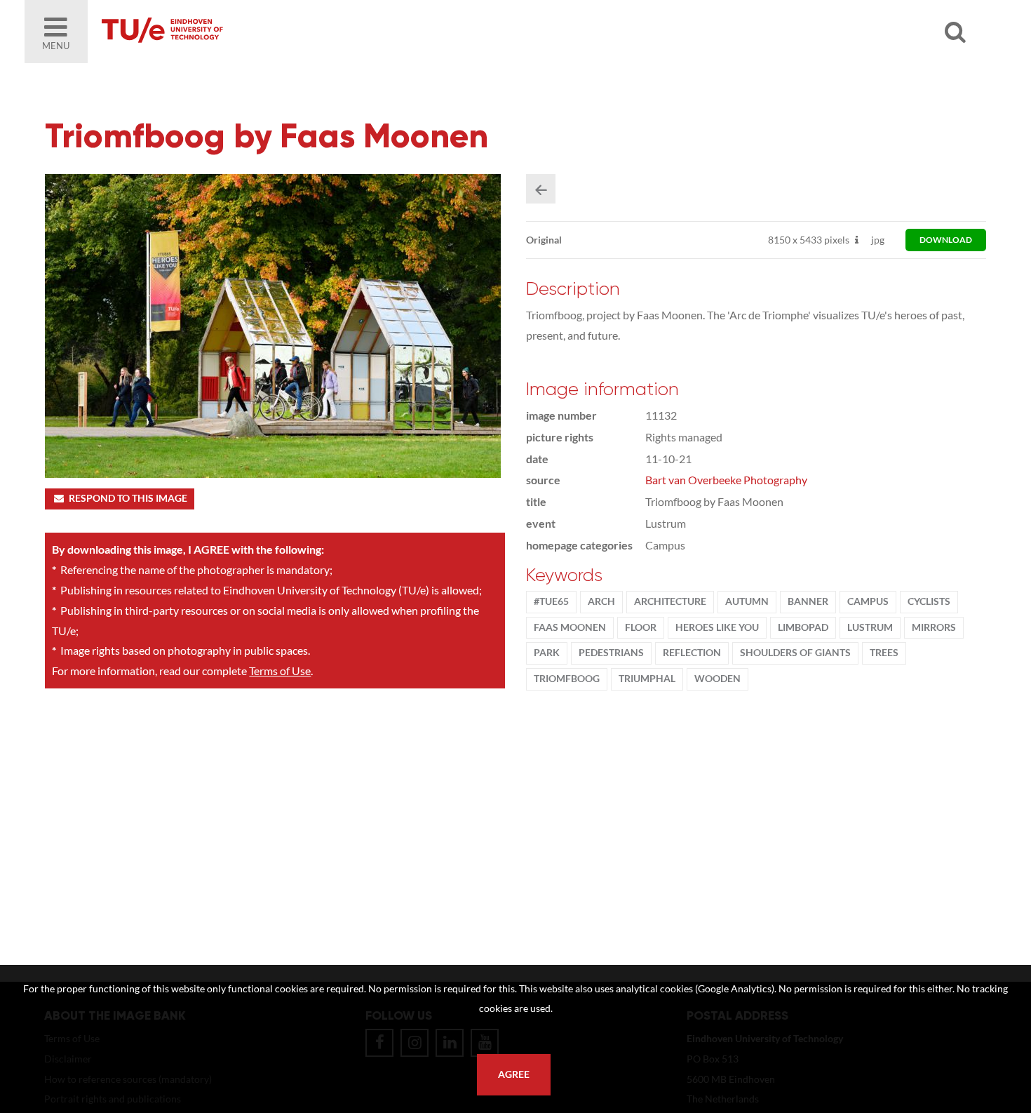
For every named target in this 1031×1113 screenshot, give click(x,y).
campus (868, 601)
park (547, 652)
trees (884, 652)
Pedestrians (611, 652)
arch (601, 601)
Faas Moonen (570, 627)
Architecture (670, 601)
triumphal (647, 678)
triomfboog (567, 678)
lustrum (870, 627)
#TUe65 (551, 601)
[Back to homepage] (263, 31)
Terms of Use (280, 670)
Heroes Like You (717, 627)
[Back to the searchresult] (540, 189)
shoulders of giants (795, 652)
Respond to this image (128, 498)
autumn (747, 601)
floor (640, 627)
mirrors (934, 627)
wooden (717, 678)
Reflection (692, 652)
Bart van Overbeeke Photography (726, 479)
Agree (514, 1074)
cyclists (929, 601)
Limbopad (803, 627)
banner (808, 601)
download (945, 239)
